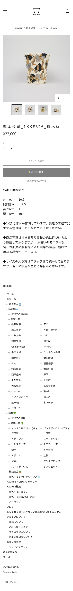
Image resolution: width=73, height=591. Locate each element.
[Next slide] (66, 98)
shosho (15, 391)
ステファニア (50, 444)
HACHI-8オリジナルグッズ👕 (24, 476)
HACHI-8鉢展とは (18, 491)
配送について (16, 521)
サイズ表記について (19, 531)
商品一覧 (11, 299)
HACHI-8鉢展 (14, 486)
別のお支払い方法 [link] (36, 181)
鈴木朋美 (16, 369)
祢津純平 (48, 346)
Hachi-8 (9, 286)
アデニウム (17, 438)
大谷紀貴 (16, 385)
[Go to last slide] (58, 98)
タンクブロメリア (52, 461)
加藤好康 (48, 369)
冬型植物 (48, 449)
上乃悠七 (16, 380)
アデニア (16, 455)
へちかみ (16, 335)
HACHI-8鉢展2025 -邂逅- (22, 496)
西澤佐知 (16, 374)
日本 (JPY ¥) (10, 582)
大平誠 (47, 380)
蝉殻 (45, 374)
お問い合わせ (14, 541)
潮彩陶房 (48, 357)
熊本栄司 (16, 341)
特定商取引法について (21, 536)
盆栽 (45, 455)
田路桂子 (16, 357)
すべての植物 (18, 418)
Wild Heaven (50, 329)
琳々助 (47, 391)
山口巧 (47, 397)
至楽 (45, 324)
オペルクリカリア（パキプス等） (24, 431)
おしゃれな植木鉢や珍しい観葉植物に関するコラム (34, 511)
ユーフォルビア (51, 438)
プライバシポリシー (19, 546)
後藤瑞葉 (16, 324)
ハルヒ (47, 335)
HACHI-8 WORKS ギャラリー (22, 481)
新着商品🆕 (15, 304)
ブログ (10, 506)
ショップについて (16, 516)
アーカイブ (15, 501)
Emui (14, 363)
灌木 (13, 449)
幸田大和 (16, 352)
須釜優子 (48, 363)
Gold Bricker (18, 346)
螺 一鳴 (15, 402)
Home (19, 28)
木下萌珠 (48, 402)
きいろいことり (19, 397)
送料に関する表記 (18, 526)
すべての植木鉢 (19, 314)
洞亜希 (47, 341)
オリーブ (16, 408)
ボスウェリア (50, 466)
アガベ (15, 461)
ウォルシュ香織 (51, 352)
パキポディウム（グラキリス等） (56, 431)
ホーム (10, 294)
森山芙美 (16, 329)
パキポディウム (19, 466)
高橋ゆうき (49, 385)
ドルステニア (18, 444)
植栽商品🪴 (15, 471)
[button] (67, 11)
